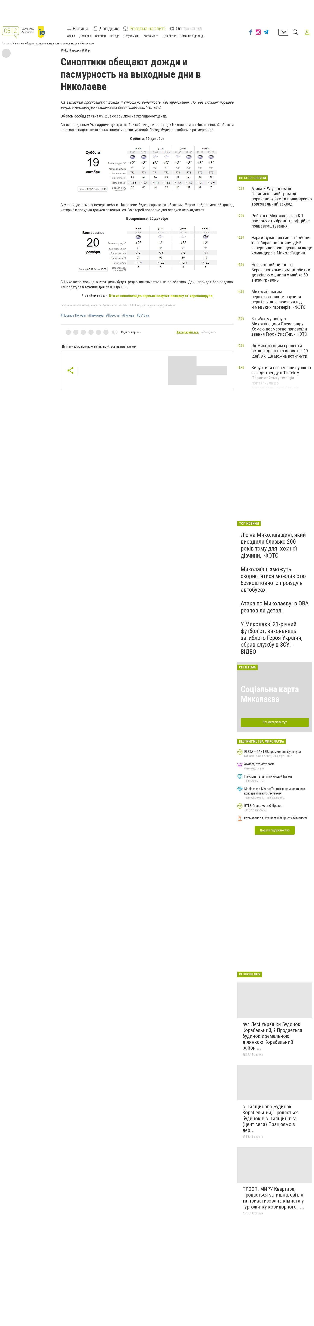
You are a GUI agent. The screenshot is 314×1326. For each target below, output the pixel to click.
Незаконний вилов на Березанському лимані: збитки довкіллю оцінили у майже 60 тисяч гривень (280, 272)
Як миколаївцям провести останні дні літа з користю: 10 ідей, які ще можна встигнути (279, 350)
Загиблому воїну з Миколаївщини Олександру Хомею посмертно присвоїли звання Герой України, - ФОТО (279, 326)
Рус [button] (283, 32)
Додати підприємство (275, 830)
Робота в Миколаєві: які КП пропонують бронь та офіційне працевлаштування (280, 221)
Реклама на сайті (147, 28)
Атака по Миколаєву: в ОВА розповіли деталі (275, 607)
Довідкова (169, 36)
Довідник (108, 28)
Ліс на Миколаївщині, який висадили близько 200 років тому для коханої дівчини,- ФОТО (273, 545)
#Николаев (95, 315)
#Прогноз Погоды (73, 315)
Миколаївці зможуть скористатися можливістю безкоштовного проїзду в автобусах (273, 579)
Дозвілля (85, 36)
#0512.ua (143, 315)
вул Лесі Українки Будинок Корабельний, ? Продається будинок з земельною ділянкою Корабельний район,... (272, 1036)
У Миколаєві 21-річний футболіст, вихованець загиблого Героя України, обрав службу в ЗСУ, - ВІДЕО (271, 638)
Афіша (71, 36)
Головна (6, 43)
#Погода (128, 315)
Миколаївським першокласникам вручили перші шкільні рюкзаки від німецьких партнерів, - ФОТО (278, 299)
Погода (114, 36)
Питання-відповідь (192, 36)
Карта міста (151, 36)
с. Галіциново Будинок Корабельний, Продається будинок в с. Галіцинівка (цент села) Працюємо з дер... (270, 1118)
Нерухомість (131, 36)
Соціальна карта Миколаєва (270, 694)
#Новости (113, 315)
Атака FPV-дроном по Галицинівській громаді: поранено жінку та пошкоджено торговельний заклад (281, 196)
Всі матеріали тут (275, 722)
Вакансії (100, 36)
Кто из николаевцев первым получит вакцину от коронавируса (160, 296)
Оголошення (189, 28)
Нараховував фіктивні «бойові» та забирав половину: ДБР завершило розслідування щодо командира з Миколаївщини (281, 245)
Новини (80, 28)
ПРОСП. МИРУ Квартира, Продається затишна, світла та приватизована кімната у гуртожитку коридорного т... (273, 1198)
